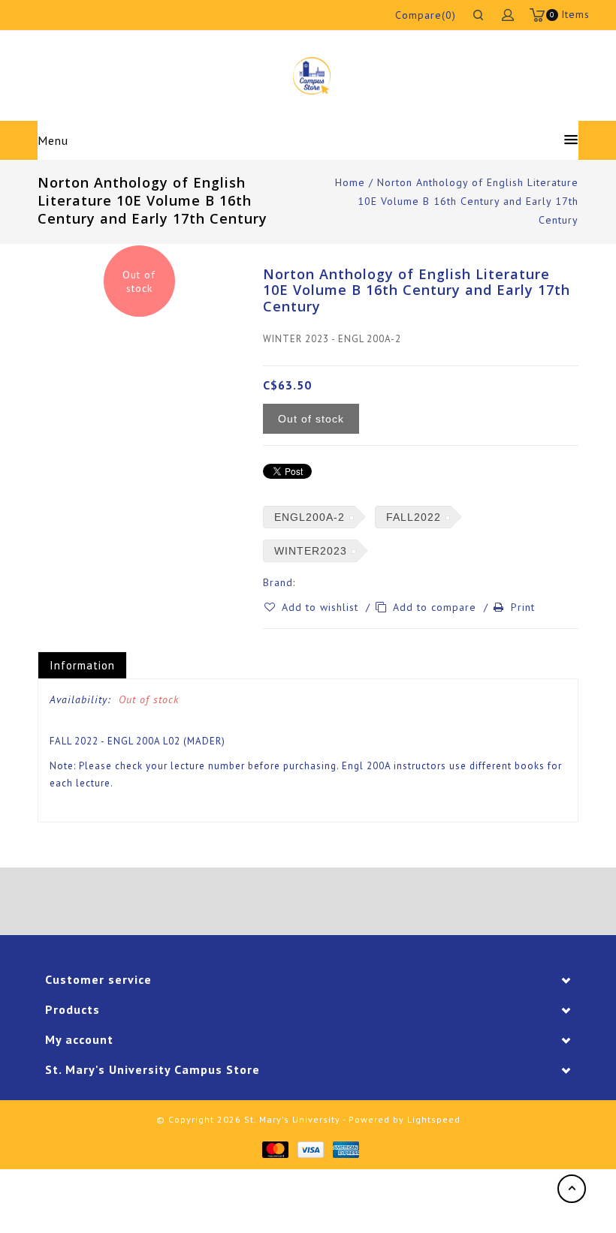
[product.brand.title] (299, 582)
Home (350, 182)
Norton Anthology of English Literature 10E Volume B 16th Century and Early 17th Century (468, 201)
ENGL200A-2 (309, 517)
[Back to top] (571, 1188)
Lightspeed (433, 1119)
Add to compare (436, 607)
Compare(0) (425, 15)
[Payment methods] (274, 1148)
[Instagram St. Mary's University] (350, 901)
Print (523, 607)
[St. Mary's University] (311, 76)
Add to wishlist (322, 607)
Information (82, 665)
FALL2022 (413, 517)
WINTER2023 (310, 551)
